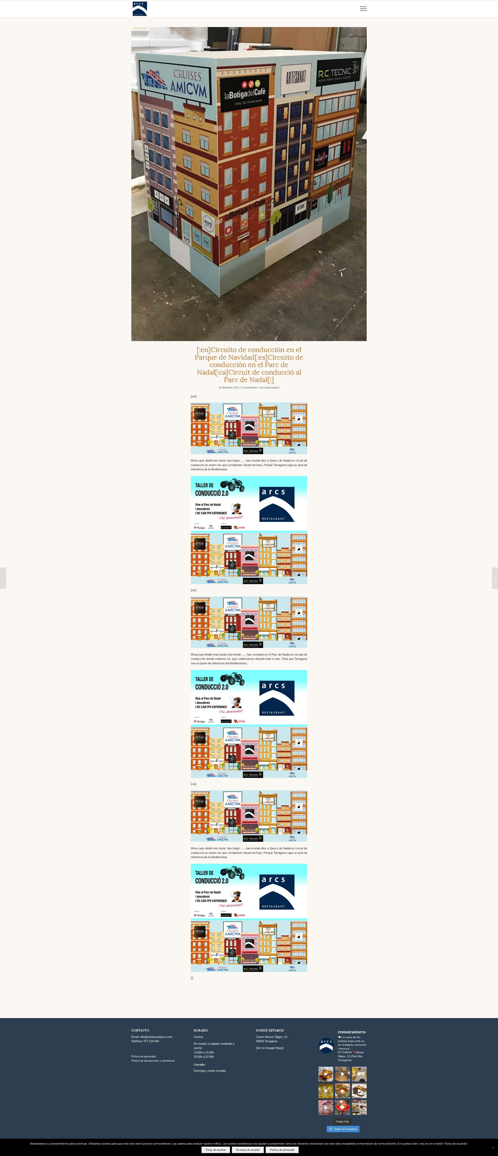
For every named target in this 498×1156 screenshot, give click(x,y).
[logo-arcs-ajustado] (139, 8)
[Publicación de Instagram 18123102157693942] (359, 1074)
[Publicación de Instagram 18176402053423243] (359, 1090)
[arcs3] (249, 184)
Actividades (251, 387)
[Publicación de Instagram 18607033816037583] (359, 1107)
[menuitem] (362, 8)
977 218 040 (151, 1041)
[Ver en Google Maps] (270, 1048)
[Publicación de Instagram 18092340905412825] (342, 1074)
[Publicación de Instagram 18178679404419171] (325, 1090)
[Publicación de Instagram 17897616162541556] (325, 1107)
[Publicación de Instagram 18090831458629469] (342, 1107)
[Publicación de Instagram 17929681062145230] (325, 1074)
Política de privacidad (143, 1056)
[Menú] (362, 8)
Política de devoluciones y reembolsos (153, 1060)
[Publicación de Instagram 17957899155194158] (342, 1090)
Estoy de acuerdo (216, 1149)
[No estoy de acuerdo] (493, 1147)
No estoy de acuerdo (248, 1149)
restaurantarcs (271, 387)
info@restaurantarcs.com (156, 1036)
